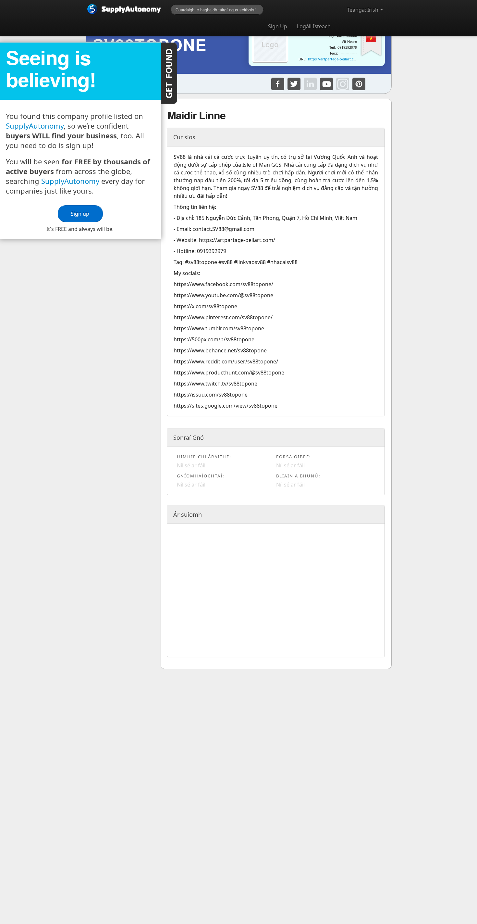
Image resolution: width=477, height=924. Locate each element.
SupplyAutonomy (35, 126)
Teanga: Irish (363, 9)
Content (169, 73)
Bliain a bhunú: (298, 476)
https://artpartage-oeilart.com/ (334, 59)
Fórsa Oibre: (293, 457)
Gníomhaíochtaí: (200, 476)
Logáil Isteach (314, 26)
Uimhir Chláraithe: (204, 457)
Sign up (80, 213)
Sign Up (277, 26)
